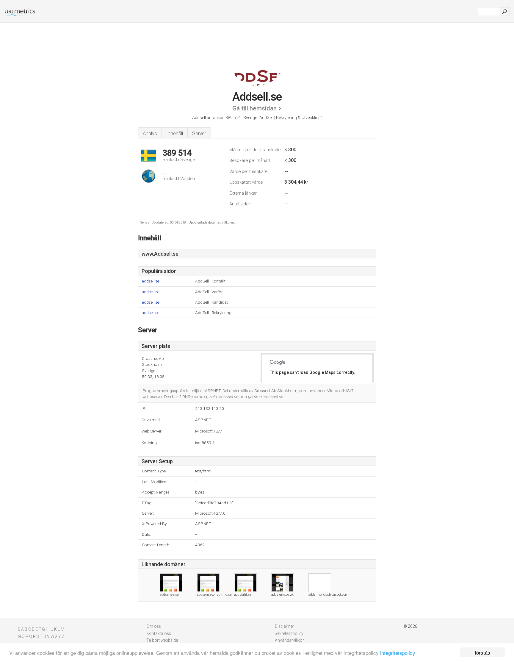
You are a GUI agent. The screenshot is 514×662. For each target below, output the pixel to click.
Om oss (153, 626)
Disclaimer (284, 626)
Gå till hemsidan (254, 108)
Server (199, 133)
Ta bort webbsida (162, 640)
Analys (150, 133)
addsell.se (150, 281)
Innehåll (174, 133)
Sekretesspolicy (289, 633)
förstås (482, 652)
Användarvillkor (289, 640)
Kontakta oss (158, 633)
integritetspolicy (397, 652)
